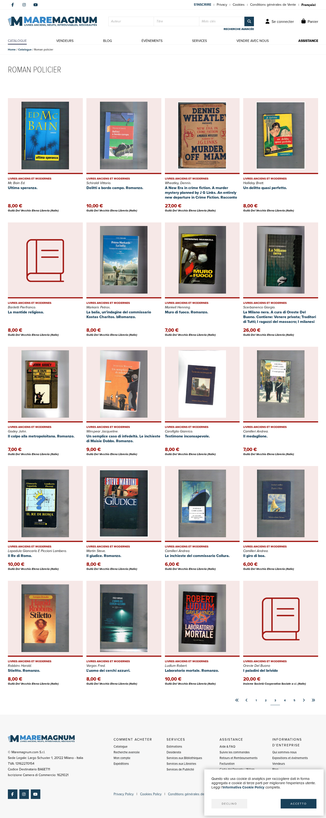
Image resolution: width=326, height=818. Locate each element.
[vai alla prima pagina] (237, 700)
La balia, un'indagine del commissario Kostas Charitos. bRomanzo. (118, 314)
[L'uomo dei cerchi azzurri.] (123, 619)
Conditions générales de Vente (273, 4)
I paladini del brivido (260, 670)
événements (152, 40)
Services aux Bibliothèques (184, 758)
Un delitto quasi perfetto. (265, 188)
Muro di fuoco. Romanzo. (186, 312)
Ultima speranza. (22, 188)
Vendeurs (278, 763)
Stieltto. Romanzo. (24, 670)
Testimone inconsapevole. (187, 436)
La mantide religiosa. (26, 312)
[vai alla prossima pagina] (304, 700)
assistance (308, 40)
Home (12, 49)
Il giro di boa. (254, 555)
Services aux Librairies (181, 763)
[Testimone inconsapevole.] (202, 385)
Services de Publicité (180, 769)
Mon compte (122, 758)
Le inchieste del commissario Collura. (197, 555)
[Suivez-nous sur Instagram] (24, 5)
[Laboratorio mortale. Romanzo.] (202, 619)
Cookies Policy (151, 794)
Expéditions (121, 763)
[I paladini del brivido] (280, 619)
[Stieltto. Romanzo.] (45, 619)
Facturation (227, 763)
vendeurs (65, 40)
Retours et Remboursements (239, 758)
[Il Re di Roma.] (45, 504)
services (199, 40)
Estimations (174, 746)
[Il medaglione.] (280, 385)
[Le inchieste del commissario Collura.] (202, 504)
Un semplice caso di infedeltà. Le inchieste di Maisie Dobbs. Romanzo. (123, 438)
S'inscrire (202, 4)
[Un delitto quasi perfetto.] (280, 136)
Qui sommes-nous (284, 752)
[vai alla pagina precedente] (246, 700)
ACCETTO (298, 804)
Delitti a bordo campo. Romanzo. (114, 188)
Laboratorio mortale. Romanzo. (192, 670)
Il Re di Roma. (20, 555)
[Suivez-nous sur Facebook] (12, 5)
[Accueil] (52, 21)
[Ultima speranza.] (45, 136)
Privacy (222, 4)
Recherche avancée (127, 752)
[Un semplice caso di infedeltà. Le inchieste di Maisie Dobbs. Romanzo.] (123, 385)
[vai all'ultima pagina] (313, 700)
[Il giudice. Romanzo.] (123, 504)
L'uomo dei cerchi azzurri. (108, 670)
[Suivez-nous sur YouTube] (35, 5)
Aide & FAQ (227, 746)
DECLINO (229, 804)
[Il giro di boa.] (280, 504)
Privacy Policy (124, 794)
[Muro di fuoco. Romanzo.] (202, 260)
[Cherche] (249, 21)
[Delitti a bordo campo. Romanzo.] (123, 136)
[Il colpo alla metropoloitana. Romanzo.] (45, 385)
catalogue (17, 40)
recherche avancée (239, 29)
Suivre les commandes (235, 752)
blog (107, 40)
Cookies (239, 4)
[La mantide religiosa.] (45, 260)
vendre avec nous (253, 40)
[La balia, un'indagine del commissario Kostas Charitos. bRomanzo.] (123, 260)
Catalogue (25, 49)
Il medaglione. (255, 436)
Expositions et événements (290, 758)
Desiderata (174, 752)
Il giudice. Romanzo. (103, 555)
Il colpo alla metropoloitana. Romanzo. (41, 436)
